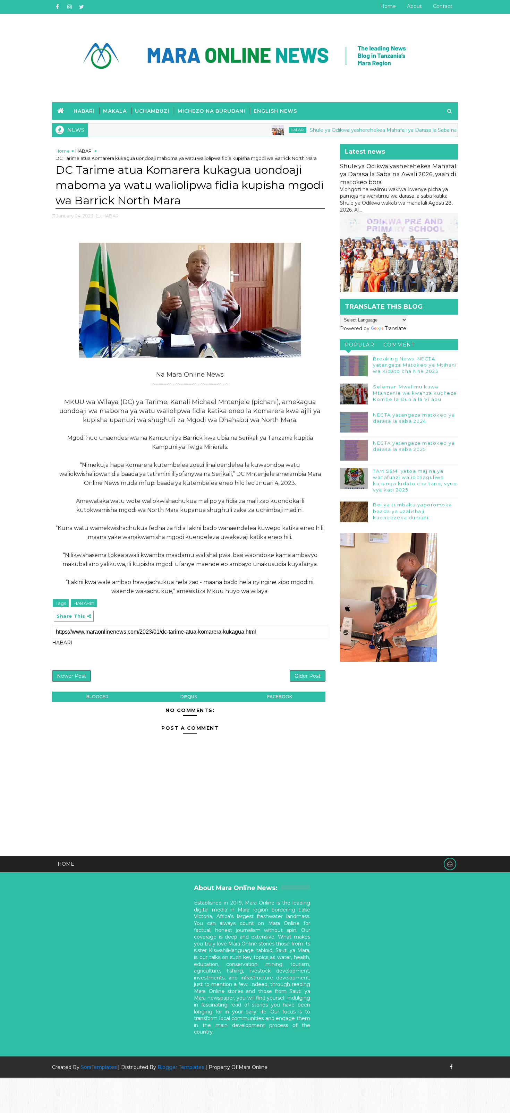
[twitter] (81, 7)
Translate (395, 328)
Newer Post (71, 676)
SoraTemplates (99, 1067)
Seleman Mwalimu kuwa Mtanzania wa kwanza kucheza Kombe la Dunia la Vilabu (415, 393)
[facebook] (57, 7)
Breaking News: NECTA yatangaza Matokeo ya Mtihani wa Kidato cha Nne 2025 (415, 365)
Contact (442, 6)
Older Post (308, 676)
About (414, 6)
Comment (399, 345)
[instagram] (69, 7)
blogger (97, 696)
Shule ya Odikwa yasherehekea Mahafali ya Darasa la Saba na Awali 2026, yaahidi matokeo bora (399, 174)
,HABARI (110, 216)
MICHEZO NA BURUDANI (211, 111)
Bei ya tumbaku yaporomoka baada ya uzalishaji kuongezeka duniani (412, 511)
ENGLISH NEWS (275, 111)
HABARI (84, 111)
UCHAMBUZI (152, 111)
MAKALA (115, 111)
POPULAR (360, 345)
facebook (279, 696)
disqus (188, 696)
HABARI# (84, 603)
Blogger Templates (181, 1067)
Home (388, 6)
